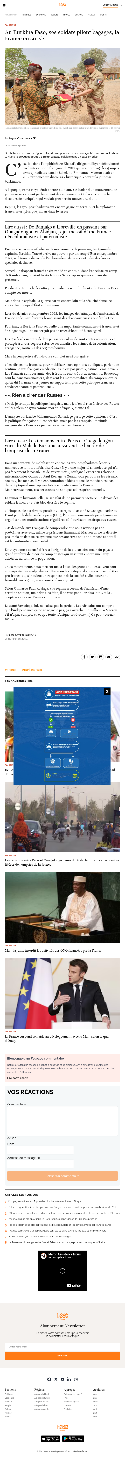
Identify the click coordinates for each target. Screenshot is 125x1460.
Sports (103, 15)
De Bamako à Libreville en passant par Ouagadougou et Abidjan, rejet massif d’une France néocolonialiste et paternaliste (58, 232)
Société (54, 15)
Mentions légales (71, 1402)
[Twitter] (56, 1379)
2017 (95, 1413)
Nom (10, 1144)
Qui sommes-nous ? (73, 1394)
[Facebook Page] (49, 1379)
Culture (79, 15)
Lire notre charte (17, 1078)
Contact (67, 1405)
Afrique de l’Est (41, 1405)
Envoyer (62, 1355)
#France (10, 669)
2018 (95, 1409)
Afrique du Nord (41, 1394)
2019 (95, 1405)
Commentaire (16, 1104)
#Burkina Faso (32, 669)
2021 (95, 1398)
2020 (95, 1402)
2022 (95, 1394)
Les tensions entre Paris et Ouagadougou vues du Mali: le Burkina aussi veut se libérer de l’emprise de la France (59, 446)
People (66, 15)
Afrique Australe (41, 1409)
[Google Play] (73, 1438)
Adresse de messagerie (23, 1158)
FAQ (66, 1398)
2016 (95, 1417)
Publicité (68, 1409)
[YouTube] (62, 1379)
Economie (41, 15)
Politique (26, 15)
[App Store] (50, 1438)
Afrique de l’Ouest (42, 1398)
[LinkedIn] (69, 1379)
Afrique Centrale (41, 1402)
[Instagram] (76, 1379)
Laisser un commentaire (62, 1176)
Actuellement (11, 15)
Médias (91, 15)
